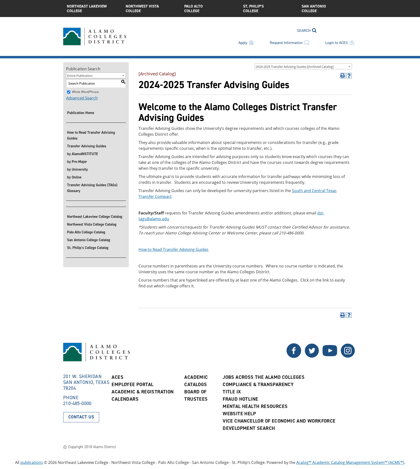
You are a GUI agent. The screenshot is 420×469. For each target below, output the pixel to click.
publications (31, 462)
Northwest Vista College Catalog (91, 224)
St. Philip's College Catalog (87, 247)
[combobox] (303, 66)
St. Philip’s (253, 8)
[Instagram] (348, 356)
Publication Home (80, 112)
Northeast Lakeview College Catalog (94, 216)
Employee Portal (132, 384)
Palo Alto (193, 8)
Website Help (239, 413)
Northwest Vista (142, 8)
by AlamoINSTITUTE (82, 153)
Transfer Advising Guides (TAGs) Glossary (92, 188)
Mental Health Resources (255, 406)
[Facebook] (312, 356)
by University (77, 169)
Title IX (232, 392)
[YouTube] (330, 356)
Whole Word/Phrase (85, 92)
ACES (117, 377)
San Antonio (314, 8)
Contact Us (81, 417)
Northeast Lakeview (87, 8)
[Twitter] (294, 356)
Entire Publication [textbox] (80, 75)
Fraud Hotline (240, 399)
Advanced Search (82, 98)
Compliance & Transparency (258, 384)
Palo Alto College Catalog (86, 232)
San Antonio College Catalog (88, 240)
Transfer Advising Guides (86, 146)
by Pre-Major (77, 161)
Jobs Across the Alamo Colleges (264, 377)
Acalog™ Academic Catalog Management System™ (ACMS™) (350, 462)
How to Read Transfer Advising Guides (91, 135)
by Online (74, 177)
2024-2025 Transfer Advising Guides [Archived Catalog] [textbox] (294, 66)
